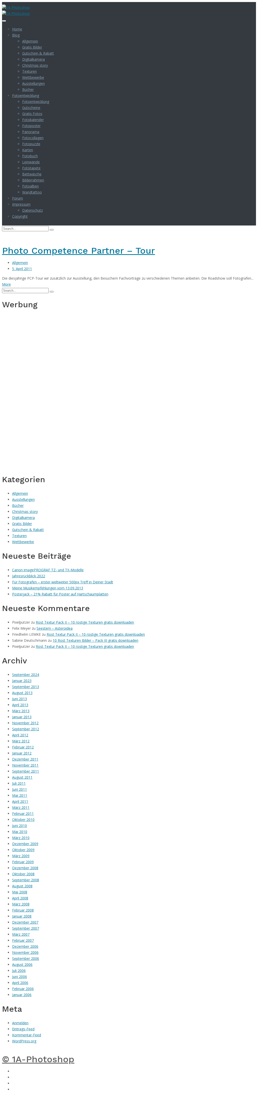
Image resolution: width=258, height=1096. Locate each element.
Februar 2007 (23, 940)
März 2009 (20, 855)
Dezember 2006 (25, 946)
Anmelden (20, 1023)
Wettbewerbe (33, 77)
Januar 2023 (21, 680)
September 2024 (25, 674)
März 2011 (20, 807)
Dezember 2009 (25, 843)
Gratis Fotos (32, 113)
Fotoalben (30, 186)
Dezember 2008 (25, 867)
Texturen (29, 71)
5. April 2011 (22, 268)
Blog (16, 35)
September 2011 (25, 771)
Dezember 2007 (25, 922)
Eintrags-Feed (23, 1029)
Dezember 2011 (25, 759)
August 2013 (22, 692)
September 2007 (25, 928)
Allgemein (30, 41)
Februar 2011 (23, 813)
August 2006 (22, 964)
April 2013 (20, 704)
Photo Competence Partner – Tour (78, 250)
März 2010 (20, 837)
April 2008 (20, 898)
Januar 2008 (21, 916)
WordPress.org (24, 1041)
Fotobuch (30, 156)
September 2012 (25, 729)
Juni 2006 (19, 976)
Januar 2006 (21, 994)
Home (17, 29)
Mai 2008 (19, 892)
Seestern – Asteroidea (55, 628)
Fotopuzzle (31, 143)
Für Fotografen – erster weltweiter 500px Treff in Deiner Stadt (62, 582)
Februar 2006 (23, 988)
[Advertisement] (17, 391)
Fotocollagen (33, 137)
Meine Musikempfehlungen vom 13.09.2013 (47, 588)
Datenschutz (32, 210)
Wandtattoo (32, 192)
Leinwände (31, 162)
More (6, 284)
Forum (17, 198)
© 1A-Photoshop (38, 1059)
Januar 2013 (21, 716)
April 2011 (20, 801)
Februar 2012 (23, 747)
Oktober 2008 (23, 874)
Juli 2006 (19, 970)
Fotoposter (31, 125)
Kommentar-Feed (26, 1035)
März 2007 (20, 934)
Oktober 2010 (23, 819)
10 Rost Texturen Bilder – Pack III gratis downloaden (95, 640)
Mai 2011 (19, 795)
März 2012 (20, 741)
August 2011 (22, 777)
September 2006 (25, 958)
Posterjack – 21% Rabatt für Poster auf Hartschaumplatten (60, 594)
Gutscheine (31, 107)
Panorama (30, 131)
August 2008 (22, 886)
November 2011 (25, 765)
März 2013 (20, 710)
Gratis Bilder (32, 47)
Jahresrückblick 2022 (28, 576)
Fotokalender (33, 119)
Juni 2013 (19, 698)
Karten (27, 149)
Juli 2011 (19, 783)
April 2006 (20, 982)
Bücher (28, 89)
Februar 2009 (23, 861)
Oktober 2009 (23, 849)
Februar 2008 (23, 910)
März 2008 (20, 904)
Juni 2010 (19, 825)
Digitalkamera (33, 59)
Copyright (20, 216)
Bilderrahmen (33, 180)
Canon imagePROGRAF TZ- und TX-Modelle (48, 570)
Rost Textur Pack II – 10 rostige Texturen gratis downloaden (85, 622)
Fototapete (31, 168)
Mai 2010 (19, 831)
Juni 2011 (19, 789)
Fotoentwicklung (25, 95)
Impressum (21, 204)
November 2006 (25, 952)
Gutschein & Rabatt (38, 53)
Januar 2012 (21, 753)
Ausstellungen (33, 83)
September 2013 (25, 686)
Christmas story (35, 65)
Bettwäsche (32, 174)
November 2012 (25, 723)
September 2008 (25, 880)
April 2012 (20, 735)
